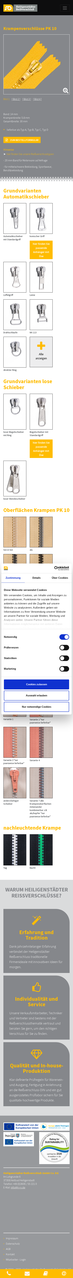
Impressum (12, 1238)
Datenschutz (13, 1243)
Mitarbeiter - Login (16, 1259)
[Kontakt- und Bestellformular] (27, 1273)
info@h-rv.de (18, 1187)
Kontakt (10, 1254)
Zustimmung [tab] (13, 577)
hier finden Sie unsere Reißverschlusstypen (30, 154)
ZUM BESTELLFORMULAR (24, 140)
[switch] (64, 647)
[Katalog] (45, 1273)
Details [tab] (36, 577)
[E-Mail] (64, 1273)
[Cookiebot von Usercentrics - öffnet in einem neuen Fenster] (54, 568)
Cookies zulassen (36, 684)
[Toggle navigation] (65, 8)
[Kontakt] (9, 1273)
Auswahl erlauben (36, 695)
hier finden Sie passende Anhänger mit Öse (41, 250)
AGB (8, 1249)
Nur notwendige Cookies (36, 706)
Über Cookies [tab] (60, 577)
